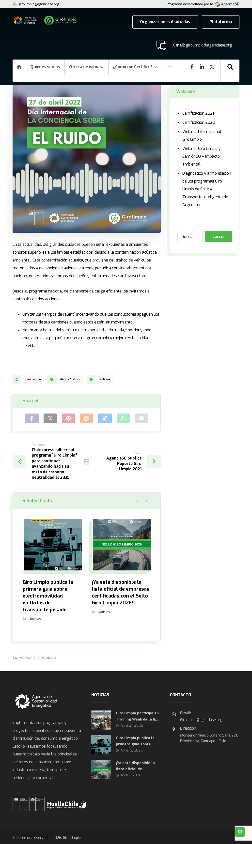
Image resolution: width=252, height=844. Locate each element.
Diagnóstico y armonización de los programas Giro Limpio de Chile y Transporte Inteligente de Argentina (206, 189)
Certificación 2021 (198, 113)
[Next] (146, 501)
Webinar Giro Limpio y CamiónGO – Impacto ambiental (201, 156)
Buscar (218, 236)
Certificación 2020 (198, 122)
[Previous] (137, 501)
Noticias (104, 379)
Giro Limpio (33, 379)
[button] (169, 71)
